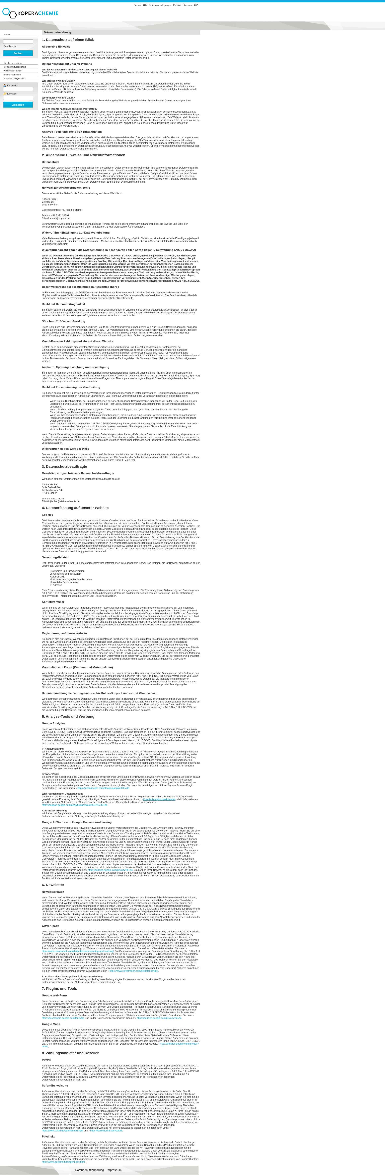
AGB (196, 5)
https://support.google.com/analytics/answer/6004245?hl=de (74, 805)
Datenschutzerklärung (89, 1170)
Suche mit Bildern (12, 74)
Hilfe (145, 5)
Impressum (114, 1170)
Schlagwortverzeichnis (15, 67)
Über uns (187, 5)
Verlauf (138, 5)
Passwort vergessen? (14, 78)
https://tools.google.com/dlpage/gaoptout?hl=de (103, 788)
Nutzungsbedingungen (160, 5)
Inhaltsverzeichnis (13, 63)
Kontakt (177, 5)
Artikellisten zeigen (13, 70)
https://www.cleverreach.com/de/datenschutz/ (133, 971)
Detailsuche (9, 46)
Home (7, 34)
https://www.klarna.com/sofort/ (106, 1130)
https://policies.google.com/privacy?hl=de (110, 870)
